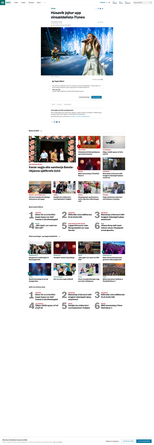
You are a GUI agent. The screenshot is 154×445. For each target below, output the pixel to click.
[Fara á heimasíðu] (6, 2)
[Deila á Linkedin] (102, 9)
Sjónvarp (31, 2)
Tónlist (53, 8)
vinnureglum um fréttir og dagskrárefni (79, 116)
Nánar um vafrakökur (57, 442)
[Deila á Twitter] (100, 9)
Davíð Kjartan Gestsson (56, 21)
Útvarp (23, 2)
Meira (38, 2)
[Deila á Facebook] (98, 9)
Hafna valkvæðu (128, 441)
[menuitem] (18, 2)
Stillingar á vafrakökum (112, 441)
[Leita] (151, 2)
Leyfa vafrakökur (144, 441)
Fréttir (16, 2)
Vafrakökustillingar (84, 97)
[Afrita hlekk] (96, 9)
